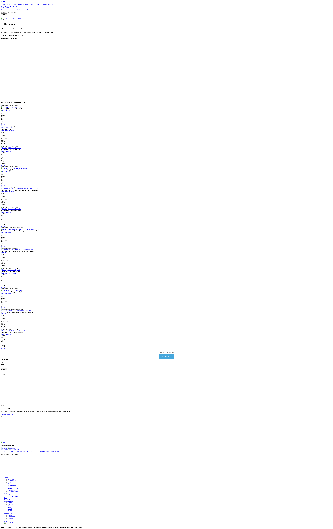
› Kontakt (3, 451)
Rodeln (40, 4)
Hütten (2, 6)
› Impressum (9, 451)
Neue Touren (11, 490)
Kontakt (6, 521)
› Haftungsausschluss (19, 451)
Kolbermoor (20, 18)
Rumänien (10, 512)
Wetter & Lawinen (6, 9)
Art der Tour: (4, 366)
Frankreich (11, 510)
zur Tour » (3, 124)
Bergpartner (11, 6)
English (12, 523)
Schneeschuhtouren (48, 4)
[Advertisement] (53, 387)
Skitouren (26, 4)
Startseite (6, 476)
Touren (3, 3)
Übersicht (10, 502)
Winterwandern (33, 4)
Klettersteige (20, 4)
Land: (2, 362)
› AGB (35, 451)
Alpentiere (22, 9)
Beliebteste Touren (13, 491)
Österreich (10, 505)
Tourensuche (4, 4)
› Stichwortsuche (55, 451)
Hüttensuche (11, 495)
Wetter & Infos (5, 7)
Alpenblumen (15, 9)
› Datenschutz (29, 451)
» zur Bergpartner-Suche (7, 414)
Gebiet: (3, 364)
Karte (6, 6)
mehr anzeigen (165, 356)
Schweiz (10, 509)
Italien (9, 507)
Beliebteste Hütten (13, 496)
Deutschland (11, 504)
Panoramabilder (19, 6)
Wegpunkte (28, 9)
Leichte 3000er (12, 4)
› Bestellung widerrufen (43, 451)
